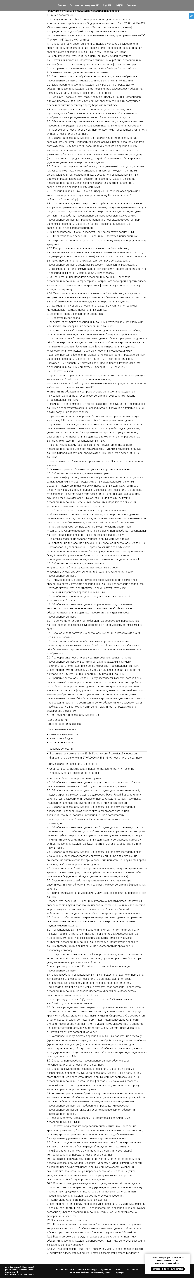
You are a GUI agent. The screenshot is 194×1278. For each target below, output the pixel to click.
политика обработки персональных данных (90, 1272)
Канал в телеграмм (65, 1269)
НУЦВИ (119, 5)
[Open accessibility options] (191, 16)
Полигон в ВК (132, 1269)
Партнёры (119, 1272)
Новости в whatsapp (87, 1269)
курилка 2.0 (106, 1269)
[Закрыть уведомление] (188, 1255)
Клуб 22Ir (107, 5)
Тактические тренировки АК (84, 5)
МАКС (118, 1269)
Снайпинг (131, 5)
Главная (62, 5)
